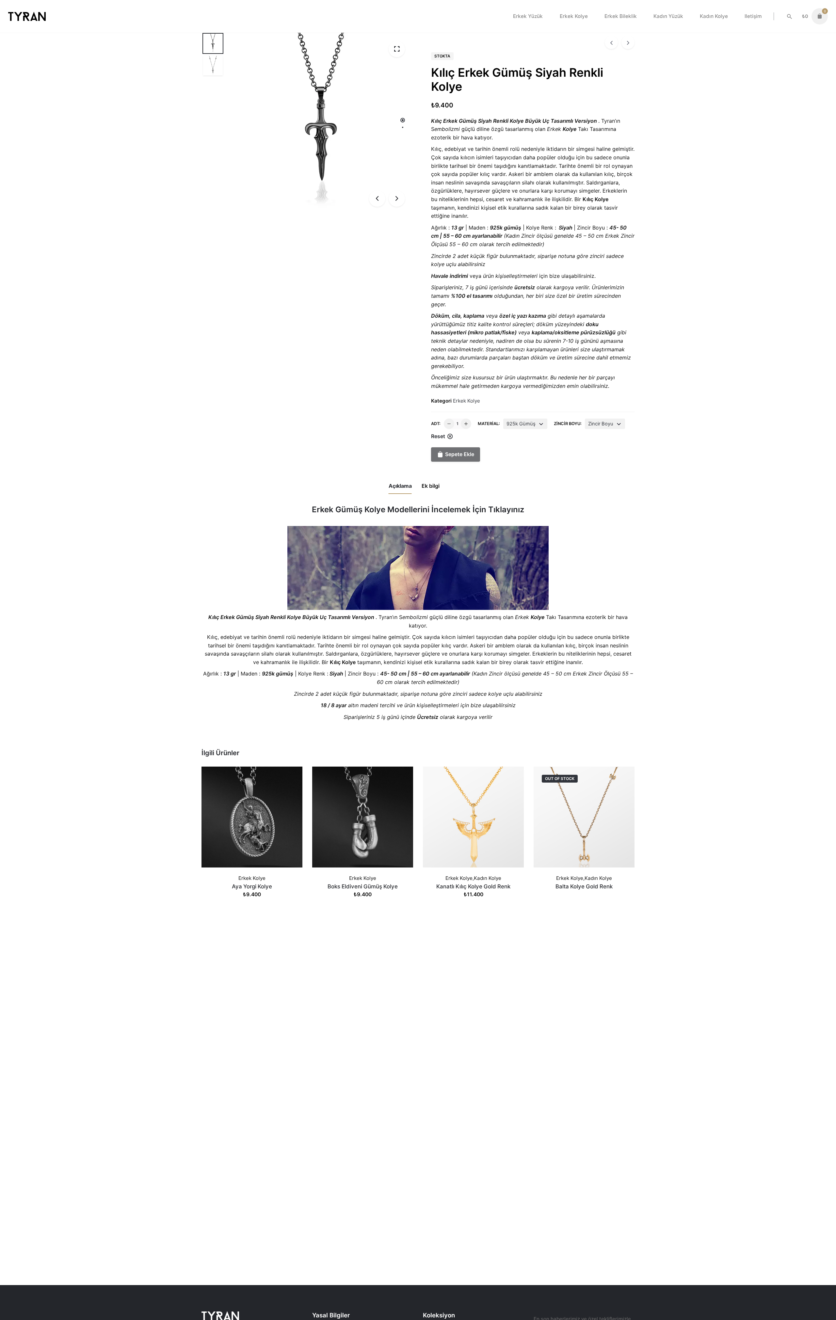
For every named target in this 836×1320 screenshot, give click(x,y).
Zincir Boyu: (568, 423)
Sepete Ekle (251, 901)
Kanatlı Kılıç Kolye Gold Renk (473, 886)
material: (489, 423)
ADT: (436, 423)
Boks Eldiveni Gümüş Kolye (363, 886)
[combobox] (525, 424)
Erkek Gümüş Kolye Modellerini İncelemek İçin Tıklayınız (418, 509)
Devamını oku (584, 901)
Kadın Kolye (487, 878)
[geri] (611, 42)
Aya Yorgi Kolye (252, 886)
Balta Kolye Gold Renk (584, 886)
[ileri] (628, 42)
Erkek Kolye (466, 401)
